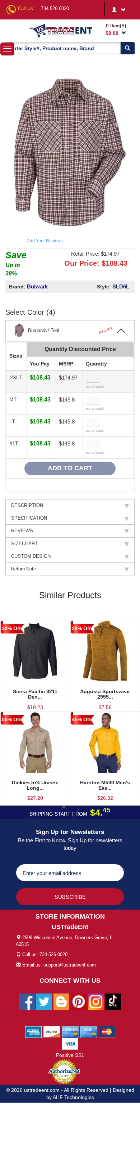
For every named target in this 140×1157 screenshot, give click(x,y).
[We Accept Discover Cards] (51, 1031)
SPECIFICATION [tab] (29, 518)
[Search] (127, 48)
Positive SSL (70, 1055)
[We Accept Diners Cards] (70, 1031)
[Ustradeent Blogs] (61, 1001)
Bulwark (37, 286)
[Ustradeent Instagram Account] (96, 1001)
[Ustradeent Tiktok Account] (113, 1001)
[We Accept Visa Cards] (70, 1043)
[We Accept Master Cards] (106, 1031)
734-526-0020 (55, 8)
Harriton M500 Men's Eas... (105, 785)
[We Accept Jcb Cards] (88, 1031)
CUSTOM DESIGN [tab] (31, 556)
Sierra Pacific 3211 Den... (35, 694)
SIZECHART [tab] (24, 543)
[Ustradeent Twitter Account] (44, 1001)
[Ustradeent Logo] (64, 30)
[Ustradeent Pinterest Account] (79, 1001)
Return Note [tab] (23, 568)
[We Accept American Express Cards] (33, 1031)
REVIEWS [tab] (22, 530)
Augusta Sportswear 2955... (105, 694)
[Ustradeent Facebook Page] (27, 1001)
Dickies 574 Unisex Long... (35, 785)
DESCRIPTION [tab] (27, 505)
